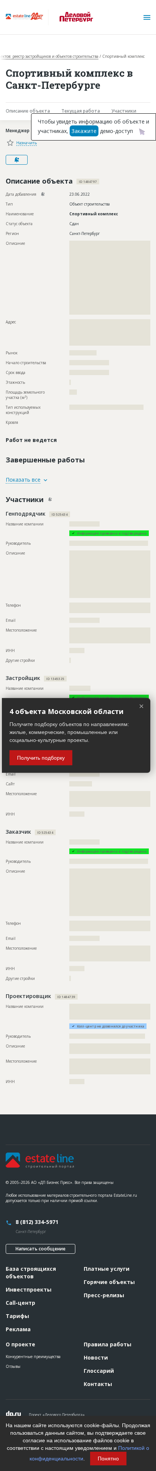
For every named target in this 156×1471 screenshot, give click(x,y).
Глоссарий (99, 1370)
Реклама (18, 1329)
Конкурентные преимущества (33, 1356)
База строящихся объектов (31, 1272)
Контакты (98, 1384)
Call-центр (20, 1302)
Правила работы (107, 1344)
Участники (123, 111)
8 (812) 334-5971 (37, 1221)
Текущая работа (80, 111)
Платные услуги (106, 1268)
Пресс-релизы (104, 1295)
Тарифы (17, 1316)
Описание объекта (28, 111)
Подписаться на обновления (17, 160)
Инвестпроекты (28, 1289)
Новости (96, 1357)
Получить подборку (41, 758)
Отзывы (13, 1366)
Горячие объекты (109, 1282)
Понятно (108, 1459)
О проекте (20, 1344)
